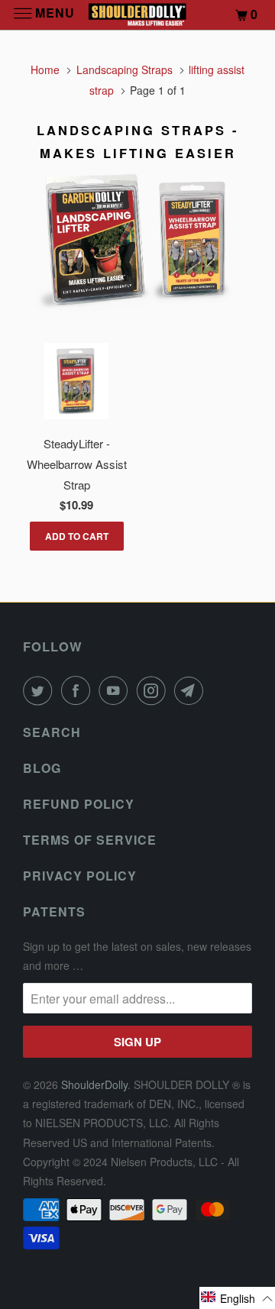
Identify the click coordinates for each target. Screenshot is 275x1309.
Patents (54, 911)
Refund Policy (78, 804)
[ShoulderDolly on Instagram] (154, 690)
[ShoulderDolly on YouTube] (116, 690)
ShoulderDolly (94, 1084)
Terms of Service (90, 839)
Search (52, 732)
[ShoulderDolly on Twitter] (40, 690)
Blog (42, 768)
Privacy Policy (80, 875)
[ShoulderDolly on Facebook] (78, 690)
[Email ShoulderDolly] (191, 690)
